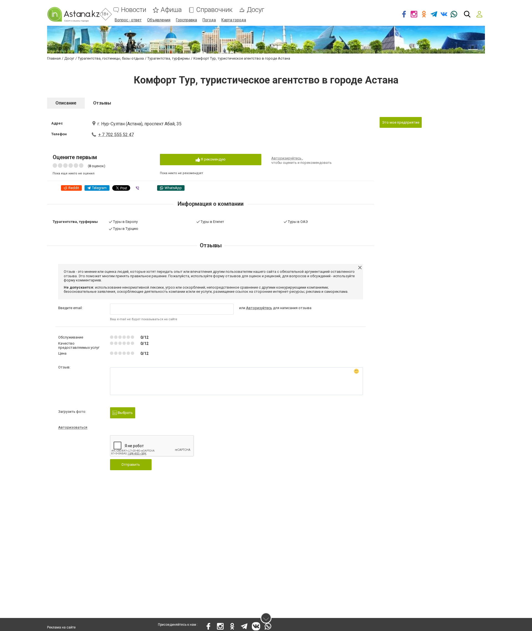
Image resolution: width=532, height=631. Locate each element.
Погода (209, 20)
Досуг (255, 10)
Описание (65, 103)
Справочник (214, 10)
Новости (133, 10)
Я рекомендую (213, 159)
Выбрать (125, 413)
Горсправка (186, 20)
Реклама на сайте (61, 627)
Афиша (171, 10)
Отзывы (102, 103)
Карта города (233, 20)
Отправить (130, 464)
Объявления (158, 20)
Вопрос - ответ (128, 20)
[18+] (73, 14)
